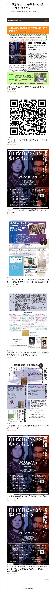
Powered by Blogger (29, 588)
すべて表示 (45, 20)
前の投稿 (47, 579)
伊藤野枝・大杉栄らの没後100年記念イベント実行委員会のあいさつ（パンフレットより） (28, 353)
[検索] (48, 4)
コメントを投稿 (13, 91)
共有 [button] (8, 91)
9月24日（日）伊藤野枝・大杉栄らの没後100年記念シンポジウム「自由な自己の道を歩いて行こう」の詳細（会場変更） (27, 568)
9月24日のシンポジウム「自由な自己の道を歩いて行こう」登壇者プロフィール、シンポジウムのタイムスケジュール (28, 281)
